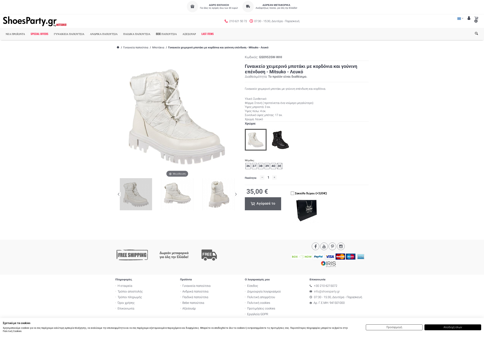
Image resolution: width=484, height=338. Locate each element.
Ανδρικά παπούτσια (195, 291)
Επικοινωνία (126, 308)
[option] (255, 140)
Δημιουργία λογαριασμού (264, 291)
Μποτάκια (158, 47)
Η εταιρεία (125, 286)
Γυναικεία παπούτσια (135, 47)
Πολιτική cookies (258, 303)
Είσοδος (252, 286)
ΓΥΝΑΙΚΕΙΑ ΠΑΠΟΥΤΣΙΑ (69, 34)
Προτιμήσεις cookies (261, 308)
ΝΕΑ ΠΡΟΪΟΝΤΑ (15, 34)
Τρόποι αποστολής (130, 291)
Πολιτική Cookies (12, 331)
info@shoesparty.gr (327, 291)
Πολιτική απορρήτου (261, 297)
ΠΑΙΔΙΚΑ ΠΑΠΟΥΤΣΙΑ (136, 34)
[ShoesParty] (35, 21)
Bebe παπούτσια (193, 303)
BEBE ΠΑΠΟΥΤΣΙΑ (166, 34)
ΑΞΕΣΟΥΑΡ (189, 34)
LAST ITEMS (208, 34)
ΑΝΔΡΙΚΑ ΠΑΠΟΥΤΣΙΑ (104, 34)
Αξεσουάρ (189, 308)
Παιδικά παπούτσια (195, 297)
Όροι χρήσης (126, 303)
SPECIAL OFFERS (39, 34)
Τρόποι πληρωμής (130, 297)
